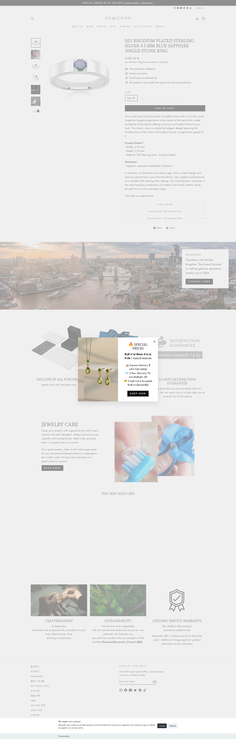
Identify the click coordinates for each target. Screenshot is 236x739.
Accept (162, 726)
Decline (173, 726)
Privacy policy (63, 736)
